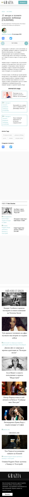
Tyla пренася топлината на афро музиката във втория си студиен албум (14, 335)
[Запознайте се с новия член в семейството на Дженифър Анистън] (7, 107)
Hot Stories (9, 11)
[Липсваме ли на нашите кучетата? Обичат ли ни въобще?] (7, 95)
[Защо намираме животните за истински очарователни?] (7, 120)
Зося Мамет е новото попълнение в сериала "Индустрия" (19, 210)
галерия (11, 138)
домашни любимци (19, 135)
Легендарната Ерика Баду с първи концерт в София (20, 219)
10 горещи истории (7, 135)
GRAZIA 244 (14, 433)
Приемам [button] (7, 494)
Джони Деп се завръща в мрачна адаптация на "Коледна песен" (14, 350)
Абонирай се (22, 2)
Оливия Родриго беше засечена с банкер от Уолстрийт (19, 229)
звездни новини (19, 138)
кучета (4, 138)
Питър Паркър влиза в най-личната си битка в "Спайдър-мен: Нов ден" (14, 399)
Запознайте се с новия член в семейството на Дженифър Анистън (19, 106)
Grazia (3, 11)
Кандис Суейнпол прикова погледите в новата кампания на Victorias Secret (14, 310)
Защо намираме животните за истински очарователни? (17, 120)
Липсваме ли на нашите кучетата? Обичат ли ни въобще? (19, 94)
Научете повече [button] (6, 490)
